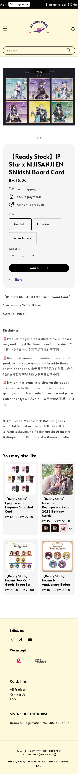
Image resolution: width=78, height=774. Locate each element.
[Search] (68, 50)
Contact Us (17, 694)
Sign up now (17, 4)
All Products (18, 689)
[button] (5, 28)
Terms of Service (58, 761)
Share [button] (18, 279)
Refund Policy (36, 761)
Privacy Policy (16, 761)
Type (12, 214)
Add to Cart (39, 268)
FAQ (13, 699)
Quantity (14, 248)
